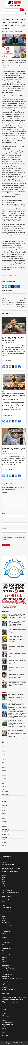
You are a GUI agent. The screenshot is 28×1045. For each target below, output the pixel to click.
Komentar (5, 492)
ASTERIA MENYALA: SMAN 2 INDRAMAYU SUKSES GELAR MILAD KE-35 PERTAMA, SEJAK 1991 (17, 631)
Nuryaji (20, 31)
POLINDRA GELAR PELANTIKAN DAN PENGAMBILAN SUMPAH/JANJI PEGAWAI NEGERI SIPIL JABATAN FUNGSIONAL (17, 660)
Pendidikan (4, 778)
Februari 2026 (5, 821)
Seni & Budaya (5, 791)
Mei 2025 (4, 845)
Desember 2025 (5, 826)
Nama (4, 513)
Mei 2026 (4, 813)
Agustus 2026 (4, 805)
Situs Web (4, 528)
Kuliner (3, 762)
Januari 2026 (4, 824)
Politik (3, 783)
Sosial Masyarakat (5, 794)
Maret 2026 (4, 818)
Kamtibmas (4, 759)
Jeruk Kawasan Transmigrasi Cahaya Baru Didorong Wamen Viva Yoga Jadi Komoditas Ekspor (13, 395)
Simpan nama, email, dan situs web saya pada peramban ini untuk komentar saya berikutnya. (14, 537)
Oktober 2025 (5, 831)
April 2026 (4, 815)
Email (3, 520)
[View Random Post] (25, 13)
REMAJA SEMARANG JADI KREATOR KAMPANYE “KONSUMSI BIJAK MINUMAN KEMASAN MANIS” (17, 653)
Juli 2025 (3, 839)
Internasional (4, 757)
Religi (3, 789)
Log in (3, 1032)
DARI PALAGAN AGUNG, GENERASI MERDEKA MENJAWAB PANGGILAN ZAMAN (16, 667)
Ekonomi (3, 749)
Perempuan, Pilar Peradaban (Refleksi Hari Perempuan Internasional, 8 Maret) (13, 449)
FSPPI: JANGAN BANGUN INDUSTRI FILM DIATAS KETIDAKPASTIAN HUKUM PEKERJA (17, 684)
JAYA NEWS (19, 1043)
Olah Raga (4, 770)
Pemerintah (4, 775)
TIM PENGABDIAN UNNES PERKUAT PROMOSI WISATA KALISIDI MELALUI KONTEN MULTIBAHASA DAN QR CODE (17, 646)
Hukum (3, 754)
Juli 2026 (3, 807)
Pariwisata (4, 773)
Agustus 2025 (4, 837)
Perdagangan (4, 780)
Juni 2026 (4, 810)
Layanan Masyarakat (6, 765)
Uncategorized (5, 796)
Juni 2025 (4, 842)
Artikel (3, 746)
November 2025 (5, 829)
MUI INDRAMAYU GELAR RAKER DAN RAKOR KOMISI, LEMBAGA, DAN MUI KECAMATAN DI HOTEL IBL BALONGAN (17, 616)
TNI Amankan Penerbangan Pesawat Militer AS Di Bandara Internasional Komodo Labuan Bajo (13, 338)
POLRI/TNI (4, 786)
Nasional (9, 290)
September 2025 (5, 834)
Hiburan (3, 751)
